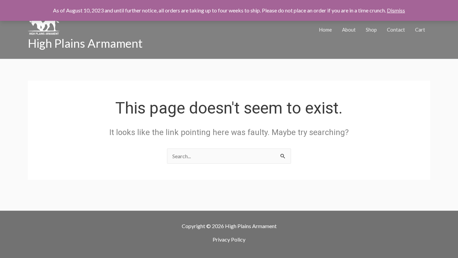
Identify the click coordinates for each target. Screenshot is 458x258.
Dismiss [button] (396, 10)
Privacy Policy (229, 239)
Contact (396, 30)
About (349, 30)
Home (325, 30)
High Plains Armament (85, 43)
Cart (420, 30)
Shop (371, 30)
